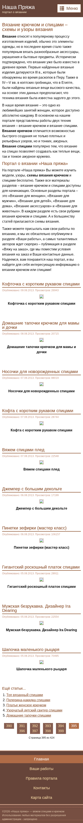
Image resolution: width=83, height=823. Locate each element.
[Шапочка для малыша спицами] (41, 662)
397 (35, 731)
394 (61, 726)
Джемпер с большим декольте (32, 488)
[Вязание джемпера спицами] (41, 501)
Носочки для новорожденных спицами (40, 371)
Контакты (41, 788)
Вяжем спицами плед (23, 449)
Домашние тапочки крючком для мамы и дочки (40, 325)
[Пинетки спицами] (41, 540)
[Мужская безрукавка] (41, 623)
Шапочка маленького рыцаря (30, 649)
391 (22, 726)
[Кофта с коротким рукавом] (41, 423)
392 (35, 726)
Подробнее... (69, 312)
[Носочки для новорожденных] (41, 384)
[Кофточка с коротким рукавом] (41, 296)
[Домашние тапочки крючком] (41, 339)
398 (48, 731)
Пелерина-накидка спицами (28, 700)
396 (22, 731)
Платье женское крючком (26, 705)
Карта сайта (41, 797)
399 (61, 731)
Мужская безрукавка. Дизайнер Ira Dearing (36, 608)
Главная (41, 759)
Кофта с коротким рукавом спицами (37, 410)
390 (9, 726)
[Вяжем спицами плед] (41, 462)
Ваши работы (41, 769)
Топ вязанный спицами (24, 695)
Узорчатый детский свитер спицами (34, 710)
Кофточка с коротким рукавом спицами (41, 284)
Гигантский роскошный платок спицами (41, 567)
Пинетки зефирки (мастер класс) (34, 528)
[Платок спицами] (41, 579)
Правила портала (41, 778)
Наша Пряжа (18, 8)
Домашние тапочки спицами (28, 715)
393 (48, 726)
